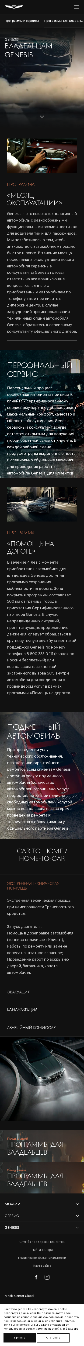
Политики (69, 1321)
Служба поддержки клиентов (42, 1242)
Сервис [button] (12, 1216)
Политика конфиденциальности (42, 1258)
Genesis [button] (12, 1227)
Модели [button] (12, 1204)
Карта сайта (42, 1266)
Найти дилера (42, 1250)
